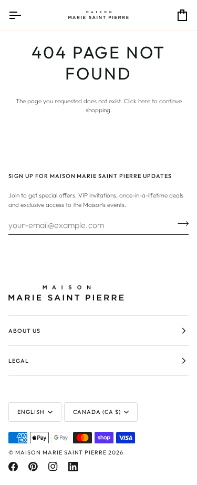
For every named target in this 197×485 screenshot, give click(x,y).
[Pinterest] (33, 466)
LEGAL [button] (18, 360)
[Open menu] (24, 15)
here (144, 101)
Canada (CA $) (97, 411)
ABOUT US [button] (24, 330)
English (31, 411)
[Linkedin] (73, 466)
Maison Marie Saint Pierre (61, 452)
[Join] (180, 223)
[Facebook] (13, 466)
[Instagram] (53, 466)
